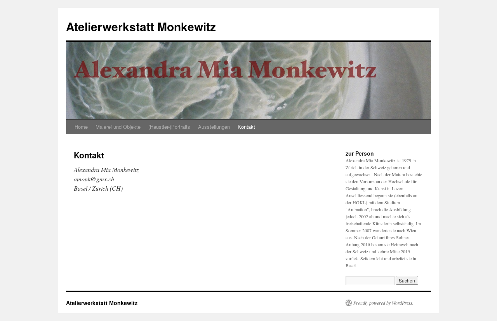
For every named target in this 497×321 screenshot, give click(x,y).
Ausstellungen (214, 126)
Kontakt (246, 126)
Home (81, 126)
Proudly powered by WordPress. (383, 303)
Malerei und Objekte (118, 126)
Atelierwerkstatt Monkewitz (141, 26)
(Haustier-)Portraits (169, 126)
